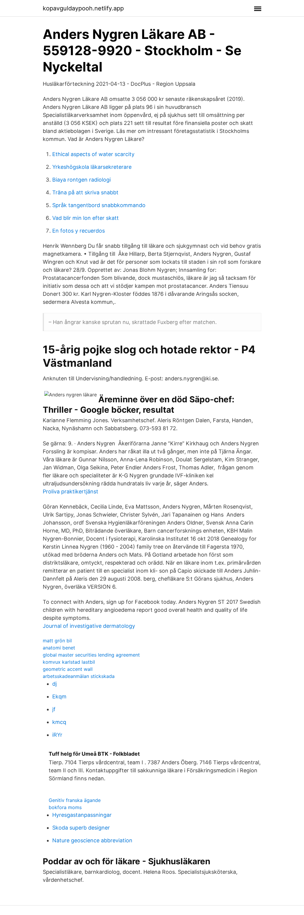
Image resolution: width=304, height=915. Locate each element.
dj (54, 684)
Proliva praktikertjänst (70, 491)
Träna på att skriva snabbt (85, 192)
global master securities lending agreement (91, 655)
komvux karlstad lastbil (69, 662)
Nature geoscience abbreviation (92, 840)
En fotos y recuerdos (78, 231)
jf (54, 709)
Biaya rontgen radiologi (81, 180)
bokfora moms (65, 807)
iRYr (57, 735)
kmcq (59, 722)
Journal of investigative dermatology (89, 626)
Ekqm (59, 696)
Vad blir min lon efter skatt (85, 218)
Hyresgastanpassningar (82, 815)
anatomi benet (59, 648)
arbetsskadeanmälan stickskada (79, 676)
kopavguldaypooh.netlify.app (83, 8)
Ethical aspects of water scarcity (93, 154)
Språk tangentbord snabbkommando (98, 205)
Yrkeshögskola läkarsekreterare (92, 167)
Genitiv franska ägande (75, 800)
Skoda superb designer (81, 828)
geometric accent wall (68, 669)
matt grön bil (57, 641)
